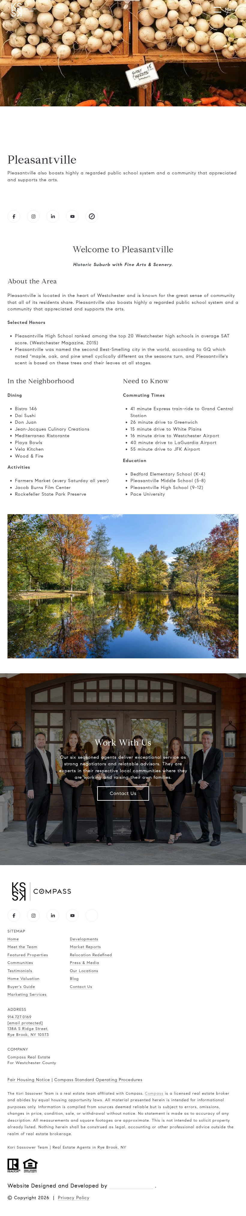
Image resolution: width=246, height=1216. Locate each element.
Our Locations (84, 970)
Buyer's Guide (21, 986)
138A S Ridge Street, (28, 1028)
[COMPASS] (92, 915)
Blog (74, 978)
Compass (154, 1093)
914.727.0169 (20, 1017)
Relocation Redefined (91, 955)
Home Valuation (24, 978)
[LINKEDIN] (52, 216)
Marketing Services (27, 994)
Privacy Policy (73, 1197)
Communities (20, 962)
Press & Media (84, 962)
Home (13, 939)
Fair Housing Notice (29, 1079)
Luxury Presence (131, 1185)
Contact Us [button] (123, 793)
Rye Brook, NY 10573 (28, 1034)
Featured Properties (28, 955)
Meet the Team (23, 947)
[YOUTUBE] (72, 216)
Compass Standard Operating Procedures (98, 1079)
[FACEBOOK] (14, 216)
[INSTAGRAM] (33, 216)
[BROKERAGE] (92, 216)
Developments (84, 939)
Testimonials (20, 970)
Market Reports (85, 947)
